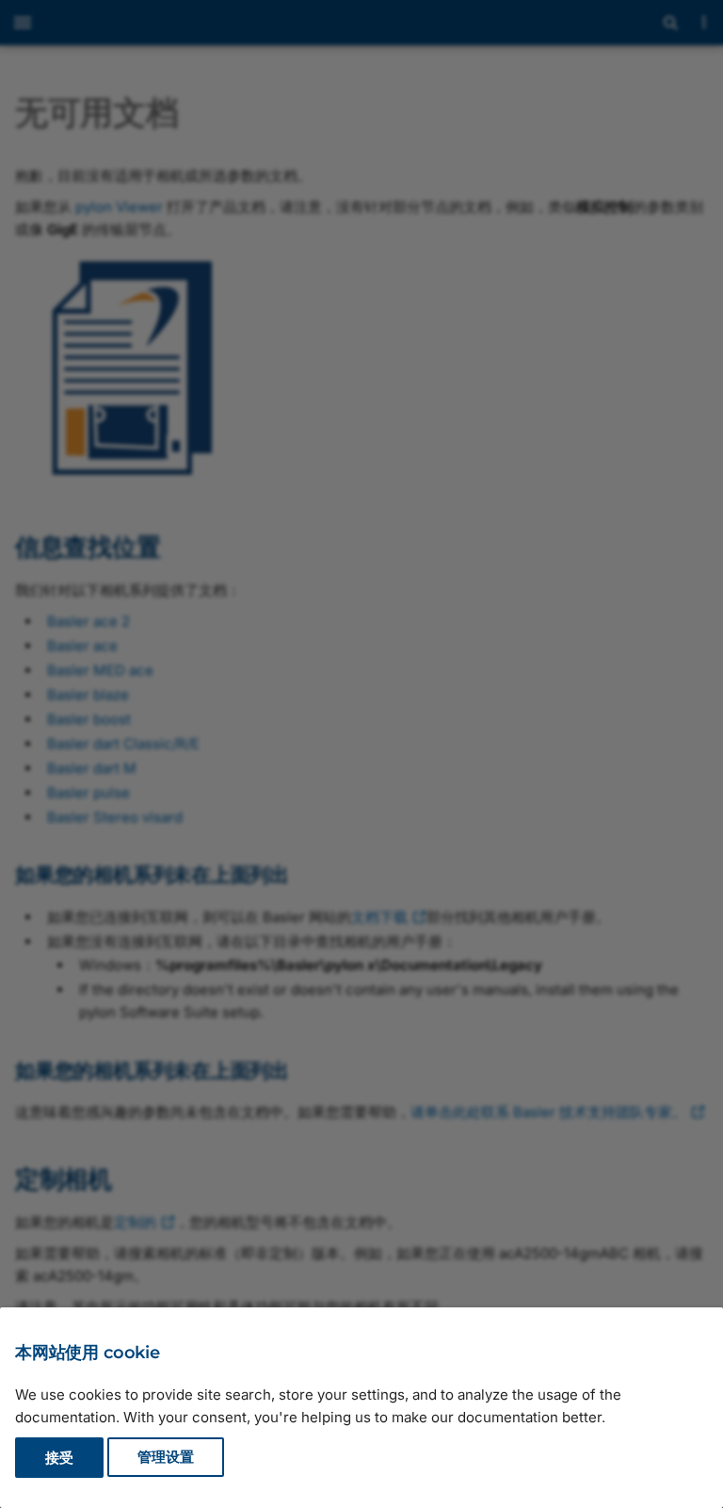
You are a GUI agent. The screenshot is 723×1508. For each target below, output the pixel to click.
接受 (59, 1458)
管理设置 (165, 1458)
